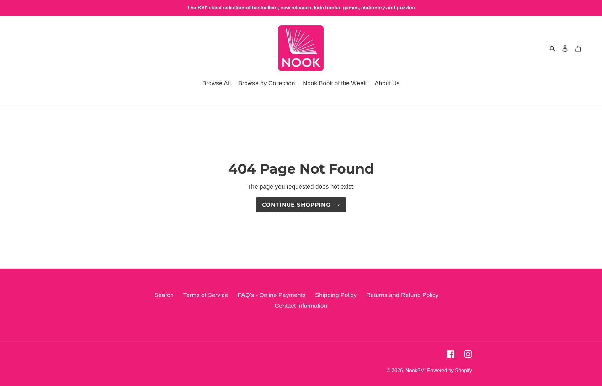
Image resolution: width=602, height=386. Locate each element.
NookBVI (415, 370)
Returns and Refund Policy (402, 295)
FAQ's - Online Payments (272, 295)
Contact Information (301, 305)
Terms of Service (205, 295)
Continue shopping (296, 204)
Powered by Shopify (449, 370)
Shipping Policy (336, 295)
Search (164, 295)
